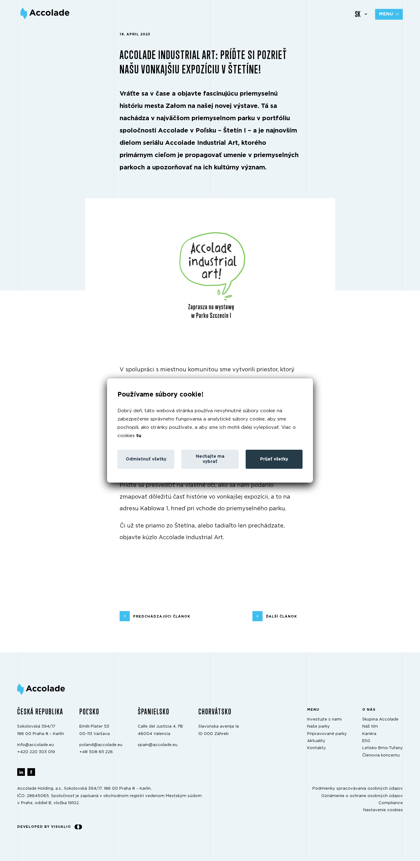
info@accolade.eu (35, 745)
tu (138, 435)
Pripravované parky (327, 734)
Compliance (390, 803)
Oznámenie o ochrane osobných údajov (362, 796)
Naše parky (318, 727)
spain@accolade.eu (157, 745)
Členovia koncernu (381, 755)
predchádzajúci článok (161, 616)
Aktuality (316, 741)
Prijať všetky (274, 459)
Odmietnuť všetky (146, 459)
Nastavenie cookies (383, 810)
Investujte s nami (324, 719)
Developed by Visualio (44, 826)
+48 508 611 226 (96, 752)
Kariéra (369, 734)
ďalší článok (281, 616)
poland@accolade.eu (100, 745)
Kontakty (316, 748)
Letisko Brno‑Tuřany (382, 748)
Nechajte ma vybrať (210, 459)
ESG (366, 741)
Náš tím (370, 727)
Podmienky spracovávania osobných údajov (357, 789)
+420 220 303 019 (36, 752)
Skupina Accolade (380, 719)
